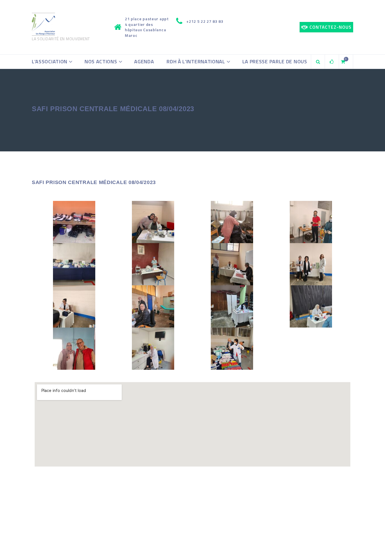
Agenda (144, 61)
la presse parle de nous (274, 61)
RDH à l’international (196, 61)
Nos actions (101, 61)
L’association (49, 61)
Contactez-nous (330, 27)
